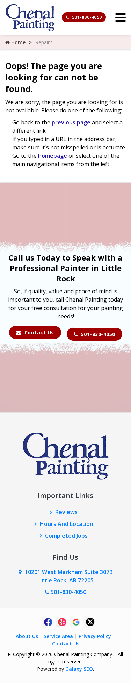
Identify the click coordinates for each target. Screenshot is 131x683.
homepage (52, 156)
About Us (27, 636)
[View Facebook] (48, 621)
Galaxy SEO (79, 669)
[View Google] (76, 621)
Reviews (66, 512)
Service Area (58, 636)
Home (18, 42)
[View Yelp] (62, 621)
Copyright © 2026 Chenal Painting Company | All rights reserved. (68, 658)
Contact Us (38, 332)
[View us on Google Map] (22, 572)
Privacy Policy (95, 636)
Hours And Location (66, 524)
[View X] (90, 621)
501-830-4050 (86, 17)
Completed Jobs (66, 536)
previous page (71, 122)
